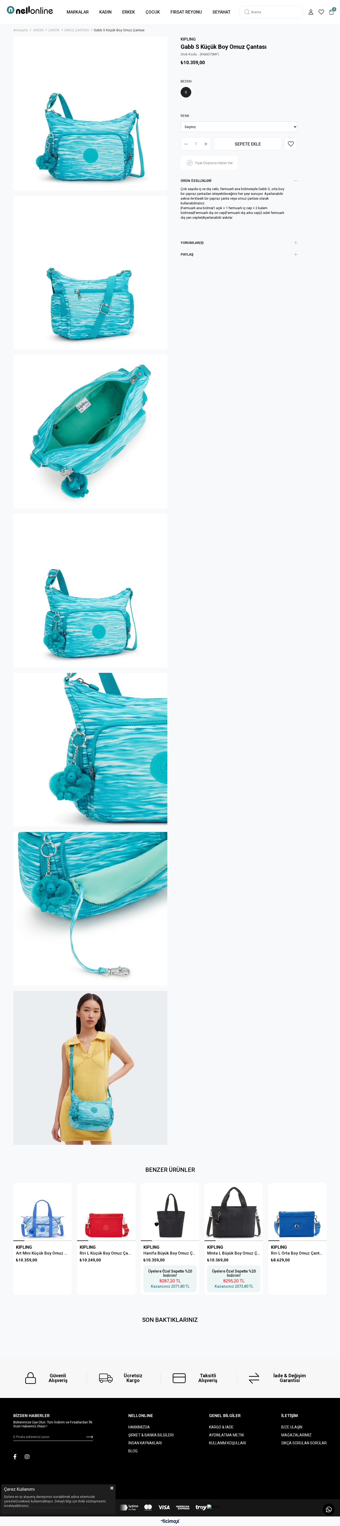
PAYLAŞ (187, 254)
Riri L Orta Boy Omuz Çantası (297, 1253)
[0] (331, 12)
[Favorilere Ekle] (291, 144)
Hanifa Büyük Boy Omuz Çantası (170, 1253)
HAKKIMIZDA (139, 1427)
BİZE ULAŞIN (291, 1427)
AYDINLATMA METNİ (226, 1435)
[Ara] (247, 12)
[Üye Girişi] (311, 12)
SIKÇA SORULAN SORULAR (304, 1443)
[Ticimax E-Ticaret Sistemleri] (170, 1522)
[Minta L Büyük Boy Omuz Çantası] (234, 1212)
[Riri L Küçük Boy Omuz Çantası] (106, 1212)
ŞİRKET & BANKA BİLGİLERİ (151, 1435)
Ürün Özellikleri (196, 181)
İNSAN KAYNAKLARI (145, 1443)
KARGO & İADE (221, 1427)
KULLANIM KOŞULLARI (227, 1443)
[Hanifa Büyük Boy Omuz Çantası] (170, 1212)
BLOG (133, 1451)
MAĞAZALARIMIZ (296, 1435)
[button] (18, 1240)
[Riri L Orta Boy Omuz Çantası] (297, 1212)
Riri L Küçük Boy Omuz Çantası (106, 1253)
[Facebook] (15, 1456)
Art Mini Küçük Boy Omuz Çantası (42, 1253)
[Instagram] (27, 1456)
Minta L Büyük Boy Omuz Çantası (233, 1253)
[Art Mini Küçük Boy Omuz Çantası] (42, 1212)
